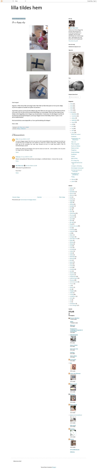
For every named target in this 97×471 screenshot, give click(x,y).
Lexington (72, 236)
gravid (71, 218)
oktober (73, 118)
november (74, 116)
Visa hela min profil (73, 41)
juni (73, 126)
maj (73, 128)
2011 (71, 110)
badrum (72, 188)
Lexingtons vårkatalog (76, 166)
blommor (72, 195)
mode (71, 247)
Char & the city (74, 348)
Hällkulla (72, 452)
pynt (71, 260)
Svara (17, 152)
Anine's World (73, 345)
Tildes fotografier (75, 144)
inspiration (72, 231)
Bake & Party (74, 158)
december (74, 114)
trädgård (72, 290)
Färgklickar (74, 150)
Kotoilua (72, 429)
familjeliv (72, 206)
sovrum (72, 283)
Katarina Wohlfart (74, 318)
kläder (71, 235)
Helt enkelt (73, 425)
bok (71, 197)
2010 (71, 112)
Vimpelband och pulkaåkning (75, 174)
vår (70, 300)
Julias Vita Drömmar (75, 373)
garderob (72, 217)
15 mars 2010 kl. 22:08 (31, 165)
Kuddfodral (73, 154)
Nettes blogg (73, 404)
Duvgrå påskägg (75, 152)
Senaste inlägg (16, 197)
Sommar (72, 280)
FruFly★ (72, 352)
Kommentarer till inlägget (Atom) (28, 199)
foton (71, 211)
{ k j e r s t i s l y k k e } (76, 415)
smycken (72, 274)
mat (71, 245)
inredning (72, 229)
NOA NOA (72, 256)
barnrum (72, 193)
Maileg (18, 128)
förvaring (72, 215)
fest (71, 207)
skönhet (72, 272)
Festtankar (73, 136)
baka (71, 189)
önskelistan (72, 303)
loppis (71, 240)
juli (72, 124)
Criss (17, 139)
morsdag (72, 249)
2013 (71, 106)
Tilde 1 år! (73, 141)
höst (71, 227)
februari (74, 179)
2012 (71, 108)
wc (70, 301)
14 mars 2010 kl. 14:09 (26, 156)
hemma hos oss (74, 226)
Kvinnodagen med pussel (77, 168)
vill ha (71, 298)
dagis (71, 202)
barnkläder (72, 191)
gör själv (72, 222)
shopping (72, 269)
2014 (71, 103)
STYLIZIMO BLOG (74, 449)
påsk (71, 263)
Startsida (39, 197)
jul (70, 233)
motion (71, 251)
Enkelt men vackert (75, 134)
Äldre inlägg (62, 197)
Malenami (72, 325)
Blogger (54, 467)
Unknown (18, 156)
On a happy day (75, 160)
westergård (73, 359)
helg (71, 224)
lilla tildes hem (26, 8)
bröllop (71, 198)
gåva (71, 220)
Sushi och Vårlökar (75, 146)
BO (71, 363)
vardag (71, 294)
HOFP (71, 321)
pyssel (71, 262)
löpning (71, 242)
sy (70, 285)
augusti (73, 122)
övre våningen (73, 305)
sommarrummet (74, 281)
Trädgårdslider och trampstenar (75, 139)
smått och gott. (73, 278)
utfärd (71, 292)
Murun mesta (73, 384)
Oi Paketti (72, 394)
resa (71, 267)
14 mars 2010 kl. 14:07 (24, 139)
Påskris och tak (75, 148)
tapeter (71, 287)
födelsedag (72, 213)
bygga (71, 200)
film (71, 209)
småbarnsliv (23, 128)
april (73, 130)
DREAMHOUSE (74, 334)
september (74, 120)
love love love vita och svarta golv (76, 170)
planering (72, 258)
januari (73, 181)
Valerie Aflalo (73, 356)
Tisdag (72, 176)
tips (71, 289)
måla (71, 253)
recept (71, 265)
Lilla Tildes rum (73, 238)
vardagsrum (73, 296)
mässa (71, 254)
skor (71, 271)
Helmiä (72, 439)
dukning (72, 204)
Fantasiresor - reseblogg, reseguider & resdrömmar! (76, 330)
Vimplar (73, 156)
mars (73, 132)
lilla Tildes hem (19, 165)
